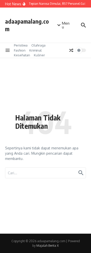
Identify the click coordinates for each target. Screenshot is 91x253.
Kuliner (39, 55)
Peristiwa (21, 45)
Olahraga (38, 45)
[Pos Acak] (71, 50)
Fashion (20, 50)
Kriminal (35, 50)
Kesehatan (22, 55)
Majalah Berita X (47, 245)
